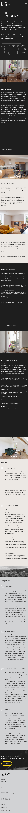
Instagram (3, 803)
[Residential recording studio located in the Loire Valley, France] (5, 4)
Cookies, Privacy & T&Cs (5, 810)
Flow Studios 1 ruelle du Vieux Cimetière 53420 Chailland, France (8, 794)
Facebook (3, 804)
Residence (4, 783)
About (2, 785)
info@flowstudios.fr (6, 798)
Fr (1, 787)
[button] (11, 79)
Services (3, 781)
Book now (6, 763)
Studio (3, 779)
